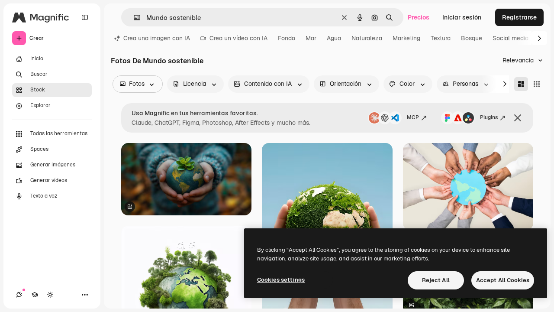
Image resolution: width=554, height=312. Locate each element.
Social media (510, 38)
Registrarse (519, 17)
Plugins (489, 117)
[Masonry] (521, 84)
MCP (413, 117)
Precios (418, 17)
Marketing (406, 38)
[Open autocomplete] (133, 17)
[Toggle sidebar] (85, 17)
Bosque (471, 38)
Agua (334, 38)
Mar (311, 38)
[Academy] (35, 295)
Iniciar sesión (461, 17)
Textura (441, 38)
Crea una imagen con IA (156, 38)
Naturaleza (366, 38)
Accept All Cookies (502, 280)
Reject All (436, 280)
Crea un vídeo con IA (238, 38)
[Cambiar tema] (50, 295)
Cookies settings (281, 279)
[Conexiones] (19, 295)
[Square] (537, 84)
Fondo (286, 38)
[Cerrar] (517, 118)
